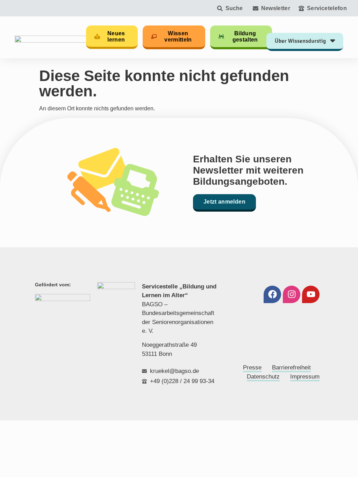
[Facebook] (272, 294)
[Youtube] (311, 294)
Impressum (305, 376)
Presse (252, 367)
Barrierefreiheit (291, 367)
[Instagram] (291, 294)
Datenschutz (263, 376)
